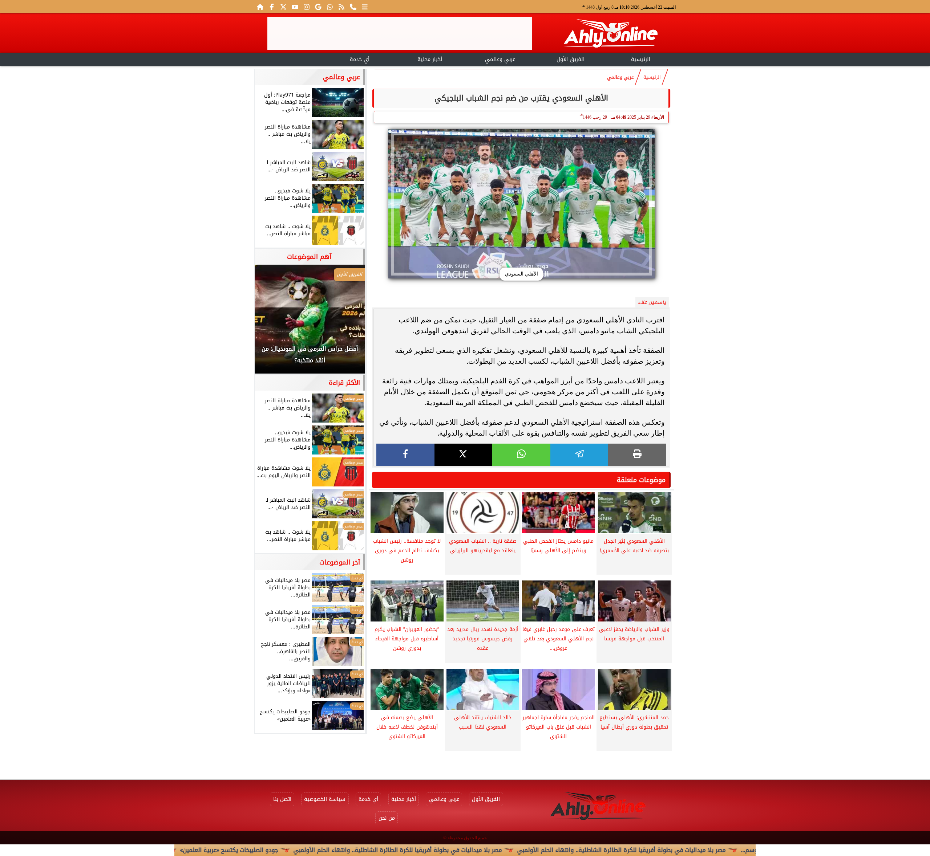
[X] (463, 455)
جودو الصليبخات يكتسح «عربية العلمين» (273, 850)
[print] (637, 455)
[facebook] (405, 455)
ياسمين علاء (652, 302)
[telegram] (579, 455)
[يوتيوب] (295, 6)
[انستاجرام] (306, 6)
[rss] (341, 6)
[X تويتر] (283, 6)
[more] (365, 6)
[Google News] (318, 6)
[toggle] (289, 58)
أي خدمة (359, 59)
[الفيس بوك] (272, 6)
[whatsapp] (521, 455)
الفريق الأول (571, 59)
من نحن (387, 818)
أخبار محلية (429, 59)
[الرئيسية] (260, 6)
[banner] (399, 33)
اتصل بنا (282, 799)
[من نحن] (353, 6)
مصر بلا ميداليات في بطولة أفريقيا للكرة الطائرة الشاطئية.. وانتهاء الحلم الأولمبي (441, 850)
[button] (270, 323)
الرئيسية (640, 59)
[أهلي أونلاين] (610, 34)
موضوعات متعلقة (641, 480)
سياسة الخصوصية (324, 799)
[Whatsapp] (330, 6)
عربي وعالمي (500, 59)
